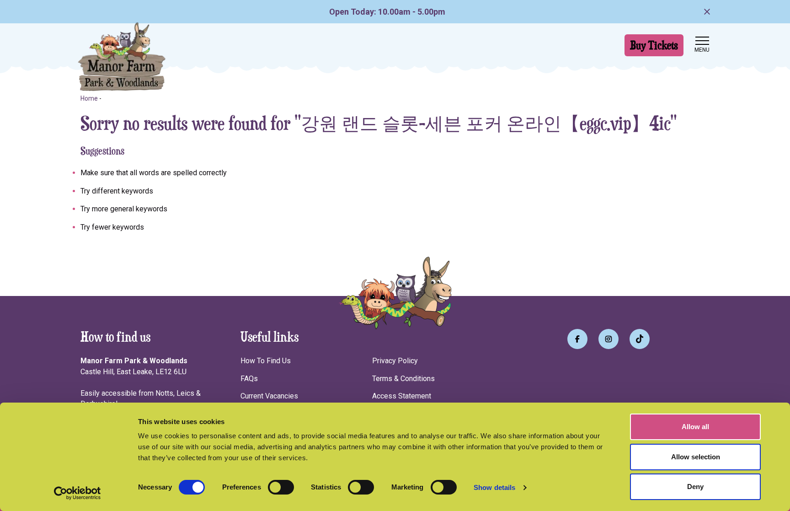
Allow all (695, 426)
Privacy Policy (395, 360)
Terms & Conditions (403, 378)
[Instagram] (608, 339)
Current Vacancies (269, 396)
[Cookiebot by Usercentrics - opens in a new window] (77, 493)
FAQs (249, 378)
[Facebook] (577, 339)
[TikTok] (640, 339)
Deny (695, 486)
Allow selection (695, 457)
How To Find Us (265, 360)
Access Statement (401, 396)
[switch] (281, 487)
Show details (494, 487)
